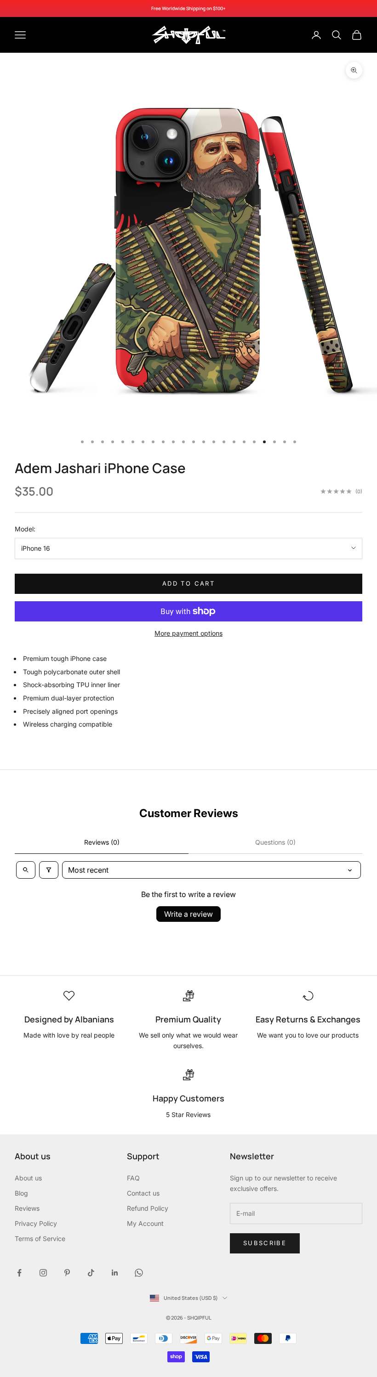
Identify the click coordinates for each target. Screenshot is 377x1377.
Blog (21, 1193)
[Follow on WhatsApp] (138, 1272)
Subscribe (264, 1243)
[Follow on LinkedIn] (115, 1272)
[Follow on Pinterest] (67, 1272)
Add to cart (188, 583)
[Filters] (48, 870)
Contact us (143, 1193)
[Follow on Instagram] (43, 1272)
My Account (145, 1223)
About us (28, 1178)
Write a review (188, 914)
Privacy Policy (36, 1223)
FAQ (133, 1178)
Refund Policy (147, 1208)
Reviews (27, 1208)
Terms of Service (40, 1238)
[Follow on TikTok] (91, 1272)
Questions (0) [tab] (275, 842)
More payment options (188, 633)
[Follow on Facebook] (19, 1272)
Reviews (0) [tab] (102, 842)
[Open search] (25, 870)
